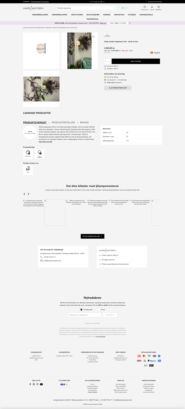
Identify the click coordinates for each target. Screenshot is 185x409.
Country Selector (92, 392)
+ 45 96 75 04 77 (36, 356)
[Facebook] (30, 384)
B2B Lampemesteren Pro (121, 390)
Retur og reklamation (92, 358)
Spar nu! (103, 23)
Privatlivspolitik (92, 390)
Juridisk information (92, 386)
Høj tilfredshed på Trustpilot (40, 2)
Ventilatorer (77, 15)
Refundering (92, 360)
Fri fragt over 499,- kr (120, 360)
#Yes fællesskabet (121, 384)
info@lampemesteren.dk (52, 261)
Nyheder (132, 15)
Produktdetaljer (63, 122)
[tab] (36, 122)
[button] (41, 89)
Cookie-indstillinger (120, 386)
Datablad (157, 52)
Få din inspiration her (91, 236)
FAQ (36, 360)
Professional (93, 19)
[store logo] (33, 8)
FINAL (118, 23)
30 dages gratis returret (120, 358)
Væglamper (49, 27)
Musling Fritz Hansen (149, 386)
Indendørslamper (40, 27)
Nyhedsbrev (120, 356)
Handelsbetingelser (92, 388)
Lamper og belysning (28, 27)
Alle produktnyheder (148, 392)
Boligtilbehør (148, 390)
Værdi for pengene (149, 388)
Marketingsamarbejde (121, 392)
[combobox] (86, 8)
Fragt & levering (92, 356)
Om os (92, 384)
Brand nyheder (121, 388)
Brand (84, 122)
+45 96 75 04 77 (49, 257)
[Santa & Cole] (112, 35)
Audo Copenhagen (149, 384)
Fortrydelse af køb (93, 361)
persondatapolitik (100, 336)
